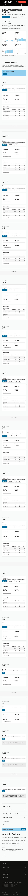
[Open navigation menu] (17, 2)
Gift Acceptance (14, 894)
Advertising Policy (5, 894)
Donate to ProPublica (22, 1)
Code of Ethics (5, 892)
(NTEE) (8, 26)
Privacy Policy (19, 892)
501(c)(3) (10, 23)
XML (19, 90)
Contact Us (5, 73)
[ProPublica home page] (10, 885)
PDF (16, 90)
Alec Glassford (12, 845)
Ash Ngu (17, 845)
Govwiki (16, 853)
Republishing (12, 892)
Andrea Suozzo (6, 845)
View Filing (5, 90)
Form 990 (3, 65)
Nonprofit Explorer (6, 5)
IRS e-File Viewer (13, 852)
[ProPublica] (7, 2)
